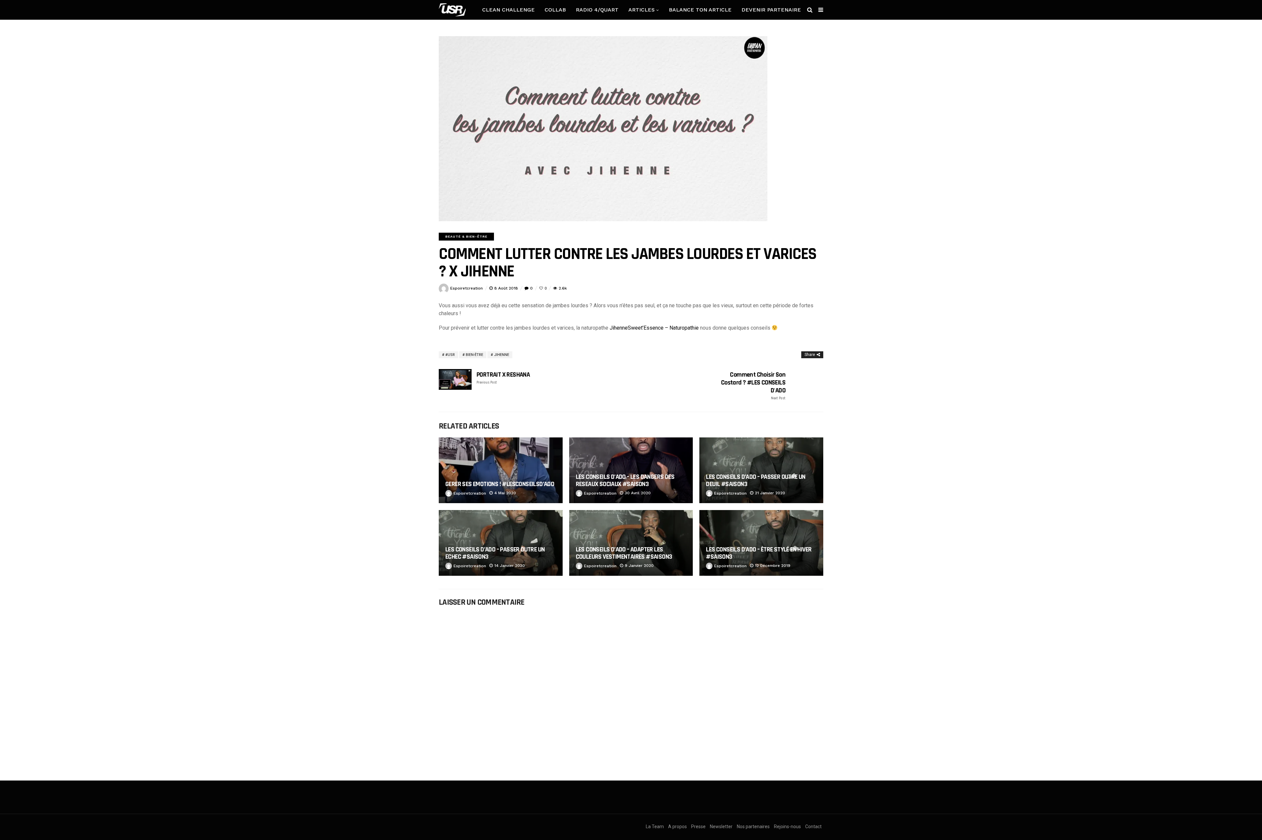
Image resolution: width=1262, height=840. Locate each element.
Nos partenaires (753, 826)
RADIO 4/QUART (597, 10)
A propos (677, 826)
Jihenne (501, 355)
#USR (450, 355)
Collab (555, 10)
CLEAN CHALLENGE (508, 10)
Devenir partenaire (771, 10)
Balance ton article (700, 10)
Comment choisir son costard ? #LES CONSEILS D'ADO (753, 386)
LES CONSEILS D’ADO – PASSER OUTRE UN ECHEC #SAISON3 (495, 553)
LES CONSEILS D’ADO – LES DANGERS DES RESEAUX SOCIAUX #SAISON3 (625, 480)
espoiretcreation (466, 288)
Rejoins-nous (787, 826)
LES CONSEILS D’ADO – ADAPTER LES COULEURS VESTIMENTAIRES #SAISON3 (624, 553)
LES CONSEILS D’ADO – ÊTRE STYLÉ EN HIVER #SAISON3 (758, 553)
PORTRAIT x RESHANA (503, 378)
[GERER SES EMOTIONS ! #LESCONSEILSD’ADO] (501, 470)
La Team (655, 826)
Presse (698, 826)
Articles (641, 10)
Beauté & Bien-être (466, 236)
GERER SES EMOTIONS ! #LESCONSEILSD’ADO (499, 484)
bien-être (474, 355)
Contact (813, 826)
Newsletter (721, 826)
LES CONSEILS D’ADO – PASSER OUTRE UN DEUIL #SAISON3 (755, 480)
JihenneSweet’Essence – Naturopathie (654, 328)
